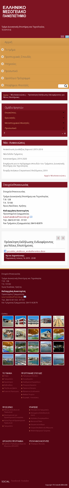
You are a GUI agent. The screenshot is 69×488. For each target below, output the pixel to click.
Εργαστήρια (8, 382)
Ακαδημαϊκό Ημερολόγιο (31, 382)
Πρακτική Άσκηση (29, 388)
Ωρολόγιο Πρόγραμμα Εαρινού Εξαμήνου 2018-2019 (15, 445)
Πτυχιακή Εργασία (29, 385)
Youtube (25, 480)
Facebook (15, 480)
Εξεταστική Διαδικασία (31, 391)
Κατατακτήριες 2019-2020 (15, 158)
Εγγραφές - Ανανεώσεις (31, 397)
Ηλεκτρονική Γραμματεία (40, 410)
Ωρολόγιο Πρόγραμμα (16, 78)
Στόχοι (6, 376)
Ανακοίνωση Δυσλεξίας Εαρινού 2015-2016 (23, 149)
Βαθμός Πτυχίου (28, 394)
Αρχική (8, 42)
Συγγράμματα (28, 379)
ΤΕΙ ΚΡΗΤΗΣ (6, 29)
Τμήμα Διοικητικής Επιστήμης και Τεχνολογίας (23, 26)
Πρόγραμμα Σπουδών (30, 376)
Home (5, 95)
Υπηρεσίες (9, 64)
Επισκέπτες (10, 112)
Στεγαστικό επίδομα (38, 424)
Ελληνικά (67, 36)
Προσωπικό (10, 71)
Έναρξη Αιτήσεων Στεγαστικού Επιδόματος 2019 (25, 170)
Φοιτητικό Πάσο (36, 421)
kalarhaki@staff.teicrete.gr (16, 216)
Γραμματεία (8, 379)
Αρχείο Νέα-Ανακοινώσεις (55, 176)
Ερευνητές (10, 117)
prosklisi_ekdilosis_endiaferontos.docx (26, 251)
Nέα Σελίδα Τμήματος (13, 154)
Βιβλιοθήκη (8, 385)
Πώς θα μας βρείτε (10, 388)
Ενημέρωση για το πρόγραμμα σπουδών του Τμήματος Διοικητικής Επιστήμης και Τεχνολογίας (34, 164)
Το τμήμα (8, 49)
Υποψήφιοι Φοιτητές (15, 85)
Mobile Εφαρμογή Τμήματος (40, 431)
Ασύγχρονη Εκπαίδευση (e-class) (40, 414)
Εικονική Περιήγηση (11, 391)
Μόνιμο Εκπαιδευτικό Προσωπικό (11, 411)
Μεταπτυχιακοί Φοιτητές (17, 122)
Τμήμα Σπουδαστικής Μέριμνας (42, 428)
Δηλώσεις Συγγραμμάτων (40, 418)
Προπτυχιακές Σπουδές (16, 57)
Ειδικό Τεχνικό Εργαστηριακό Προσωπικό (14, 421)
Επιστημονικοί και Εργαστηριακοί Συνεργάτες (13, 416)
